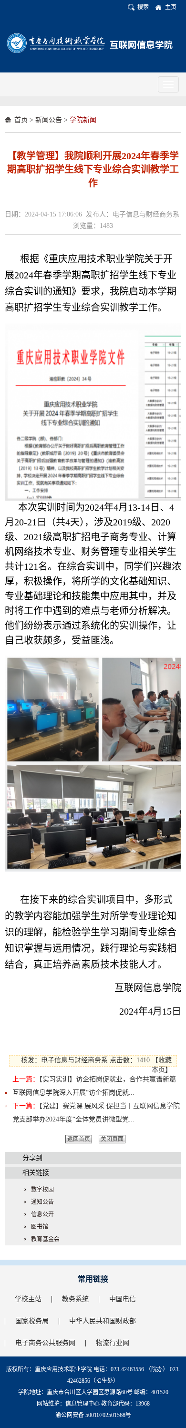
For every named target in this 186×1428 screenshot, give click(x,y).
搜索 (143, 7)
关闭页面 (112, 1139)
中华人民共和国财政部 (102, 1321)
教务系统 (75, 1299)
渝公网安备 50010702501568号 (93, 1415)
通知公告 (42, 1202)
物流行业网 (112, 1342)
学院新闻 (83, 119)
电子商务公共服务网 (45, 1342)
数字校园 (42, 1189)
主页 (170, 7)
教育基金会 (45, 1239)
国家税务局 (32, 1321)
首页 (21, 119)
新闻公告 (48, 119)
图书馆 (39, 1226)
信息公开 (42, 1214)
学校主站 (28, 1299)
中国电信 (122, 1299)
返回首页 (78, 1139)
